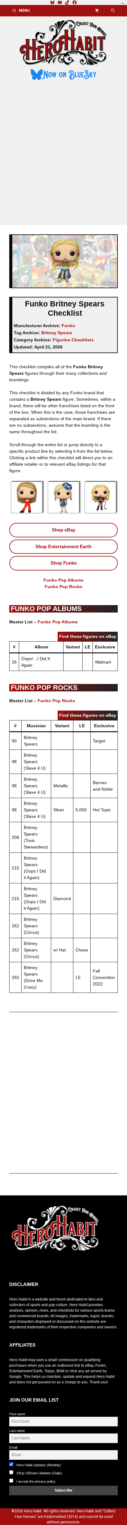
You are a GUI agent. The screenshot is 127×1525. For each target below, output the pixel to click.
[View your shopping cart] (97, 10)
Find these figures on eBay (87, 636)
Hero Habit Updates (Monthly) (38, 1465)
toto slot (15, 1266)
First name (17, 1414)
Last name (17, 1431)
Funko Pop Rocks (63, 586)
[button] (113, 10)
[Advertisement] (63, 153)
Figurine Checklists (73, 339)
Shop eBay (63, 529)
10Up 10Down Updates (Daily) (38, 1473)
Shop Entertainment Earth (63, 546)
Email (13, 1447)
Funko (68, 325)
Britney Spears (56, 332)
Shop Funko (64, 563)
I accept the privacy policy (35, 1481)
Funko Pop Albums (63, 580)
